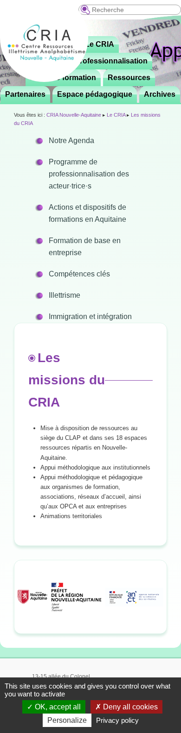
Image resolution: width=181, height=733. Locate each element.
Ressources (129, 77)
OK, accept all (57, 707)
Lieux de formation (63, 77)
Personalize (67, 720)
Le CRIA (99, 44)
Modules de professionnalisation (90, 61)
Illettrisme (64, 295)
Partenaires (25, 94)
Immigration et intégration (90, 316)
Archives (159, 94)
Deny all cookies (129, 707)
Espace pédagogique (94, 94)
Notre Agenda (71, 140)
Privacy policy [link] (117, 720)
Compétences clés (79, 274)
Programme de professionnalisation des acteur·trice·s (89, 174)
